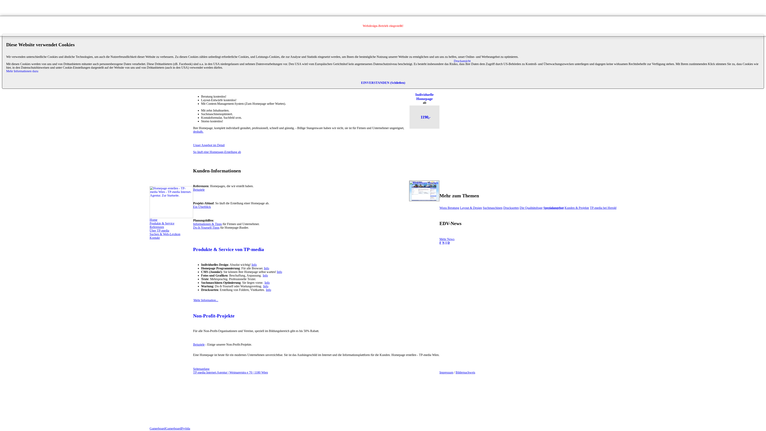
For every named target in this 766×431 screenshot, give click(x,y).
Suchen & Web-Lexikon (165, 234)
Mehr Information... (205, 300)
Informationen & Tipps (207, 224)
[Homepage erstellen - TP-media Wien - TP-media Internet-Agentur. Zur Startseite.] (171, 217)
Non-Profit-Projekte (214, 315)
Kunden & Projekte (577, 208)
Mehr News (446, 239)
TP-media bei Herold (603, 208)
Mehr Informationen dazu (22, 71)
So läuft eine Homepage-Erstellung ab (217, 152)
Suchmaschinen (492, 208)
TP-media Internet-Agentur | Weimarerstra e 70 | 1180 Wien (230, 372)
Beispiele (199, 189)
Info (254, 264)
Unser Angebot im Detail (209, 145)
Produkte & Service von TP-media (228, 249)
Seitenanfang (201, 369)
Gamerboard (157, 428)
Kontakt (155, 237)
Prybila (185, 428)
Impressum (446, 372)
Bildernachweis (465, 372)
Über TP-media (159, 230)
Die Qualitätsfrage (531, 208)
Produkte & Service (162, 223)
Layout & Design (471, 208)
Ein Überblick (202, 207)
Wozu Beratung (449, 208)
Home (153, 219)
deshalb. (198, 131)
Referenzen (157, 227)
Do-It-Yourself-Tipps (206, 227)
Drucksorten (511, 208)
